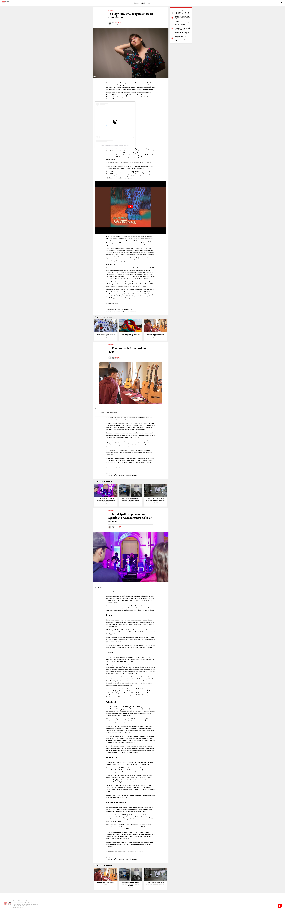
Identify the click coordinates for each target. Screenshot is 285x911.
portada (116, 303)
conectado (120, 311)
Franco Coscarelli (117, 526)
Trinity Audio (109, 412)
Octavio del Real (117, 22)
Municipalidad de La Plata (134, 851)
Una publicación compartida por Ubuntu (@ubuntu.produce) (115, 145)
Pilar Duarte (116, 357)
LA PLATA (117, 467)
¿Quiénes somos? (146, 3)
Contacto (137, 3)
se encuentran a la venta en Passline (141, 162)
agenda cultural (118, 851)
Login (130, 309)
